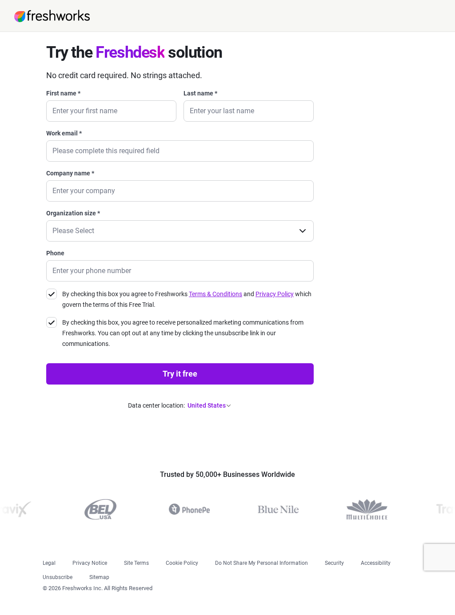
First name (63, 93)
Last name (200, 93)
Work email (64, 133)
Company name (70, 173)
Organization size (73, 213)
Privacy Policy (274, 294)
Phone (55, 253)
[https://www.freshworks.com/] (52, 16)
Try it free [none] (180, 373)
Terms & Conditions (215, 294)
